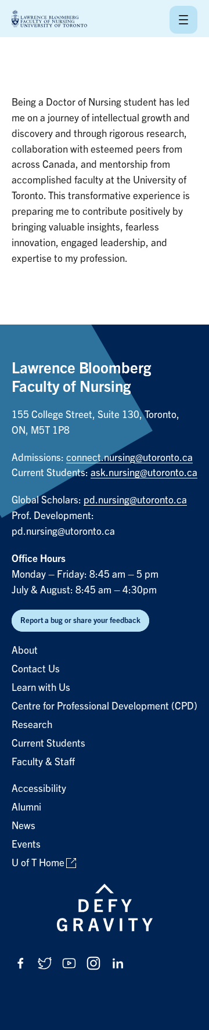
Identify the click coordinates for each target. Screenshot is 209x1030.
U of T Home (38, 863)
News (23, 826)
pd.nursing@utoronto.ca (135, 500)
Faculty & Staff (43, 762)
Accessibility (39, 789)
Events (26, 844)
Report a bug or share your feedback (80, 620)
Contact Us (36, 669)
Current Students (48, 743)
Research (32, 725)
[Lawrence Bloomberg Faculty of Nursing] (49, 19)
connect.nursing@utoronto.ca (129, 458)
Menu (183, 20)
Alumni (26, 807)
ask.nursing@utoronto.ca (144, 473)
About (25, 651)
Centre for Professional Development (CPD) (104, 706)
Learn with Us (41, 688)
